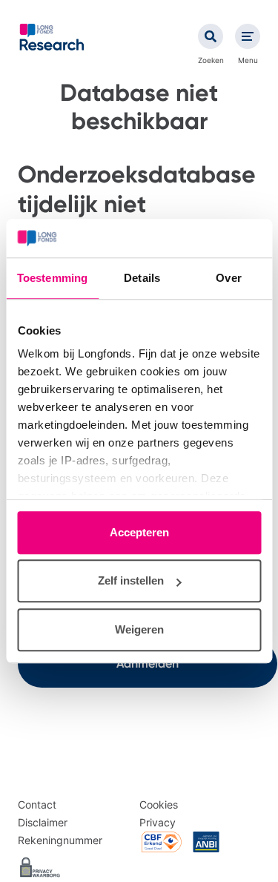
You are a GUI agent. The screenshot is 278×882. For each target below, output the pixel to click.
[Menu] (247, 36)
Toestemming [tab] (52, 277)
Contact (37, 804)
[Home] (52, 37)
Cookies (158, 804)
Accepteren (139, 532)
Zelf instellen (131, 581)
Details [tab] (142, 277)
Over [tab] (228, 277)
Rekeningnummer (60, 840)
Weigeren (139, 629)
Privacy (157, 822)
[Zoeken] (210, 36)
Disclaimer (42, 822)
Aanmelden (147, 663)
